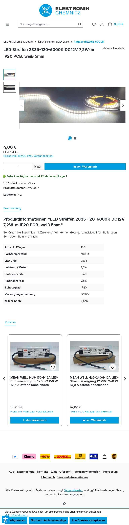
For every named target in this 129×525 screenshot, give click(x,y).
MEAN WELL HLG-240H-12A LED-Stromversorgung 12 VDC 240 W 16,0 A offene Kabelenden (94, 379)
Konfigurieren (16, 520)
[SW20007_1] (72, 105)
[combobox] (46, 24)
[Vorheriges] (21, 105)
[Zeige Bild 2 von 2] (75, 138)
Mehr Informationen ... (16, 515)
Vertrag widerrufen (87, 471)
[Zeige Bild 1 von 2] (70, 138)
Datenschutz (26, 471)
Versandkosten (73, 490)
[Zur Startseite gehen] (64, 10)
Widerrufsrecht (61, 471)
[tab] (12, 208)
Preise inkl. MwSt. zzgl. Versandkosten (28, 156)
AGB (11, 471)
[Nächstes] (122, 105)
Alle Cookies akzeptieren (88, 520)
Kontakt (42, 471)
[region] (64, 105)
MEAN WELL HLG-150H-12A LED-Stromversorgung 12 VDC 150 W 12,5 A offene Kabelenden (34, 379)
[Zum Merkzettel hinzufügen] (53, 367)
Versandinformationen (72, 477)
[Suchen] (79, 24)
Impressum (110, 471)
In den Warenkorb (85, 166)
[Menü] (7, 24)
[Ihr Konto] (102, 24)
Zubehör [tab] (10, 322)
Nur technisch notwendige (48, 520)
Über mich (48, 477)
